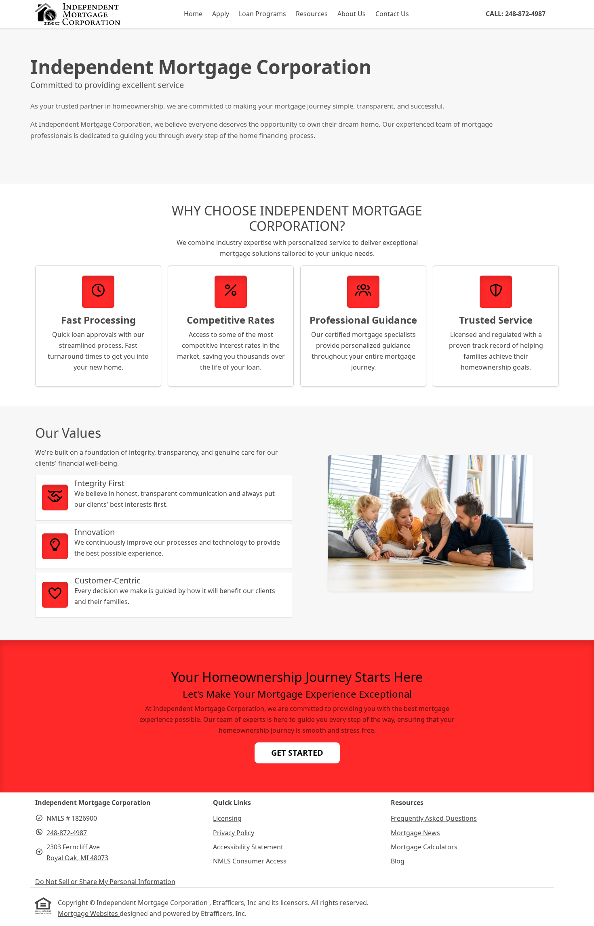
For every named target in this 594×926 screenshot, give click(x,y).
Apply (220, 13)
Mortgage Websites (89, 913)
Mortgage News (415, 832)
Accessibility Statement (248, 846)
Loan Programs (262, 13)
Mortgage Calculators (424, 846)
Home (193, 13)
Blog (397, 861)
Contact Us (392, 13)
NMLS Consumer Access (249, 861)
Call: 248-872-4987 (516, 13)
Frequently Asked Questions (434, 818)
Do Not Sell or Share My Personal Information (105, 881)
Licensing (227, 818)
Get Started (297, 752)
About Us (351, 13)
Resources (312, 13)
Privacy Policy (233, 832)
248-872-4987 (66, 832)
